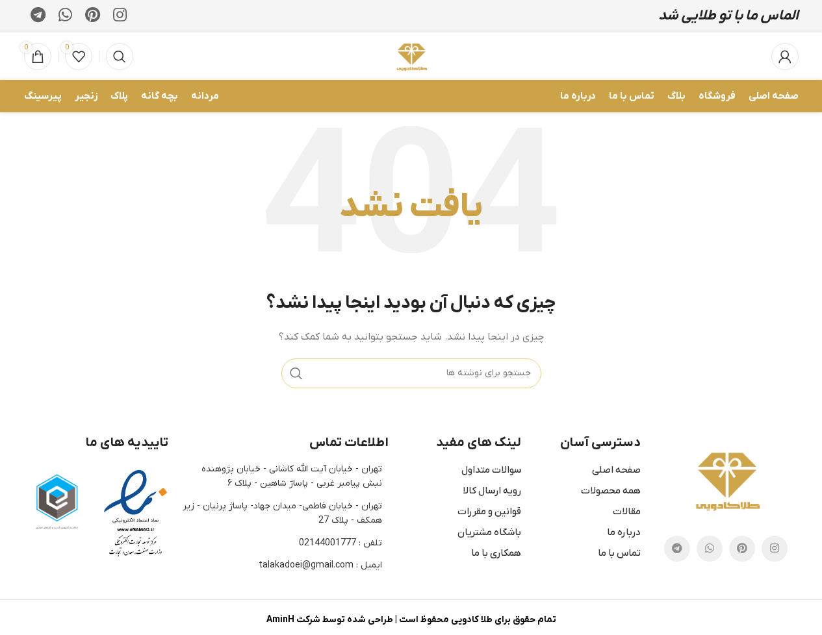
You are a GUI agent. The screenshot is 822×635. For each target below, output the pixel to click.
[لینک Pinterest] (93, 16)
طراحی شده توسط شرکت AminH (329, 620)
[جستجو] (119, 56)
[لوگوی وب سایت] (411, 55)
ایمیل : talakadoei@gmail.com (320, 565)
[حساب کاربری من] (785, 56)
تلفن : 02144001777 (340, 543)
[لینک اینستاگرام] (120, 16)
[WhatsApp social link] (65, 16)
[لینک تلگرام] (38, 16)
